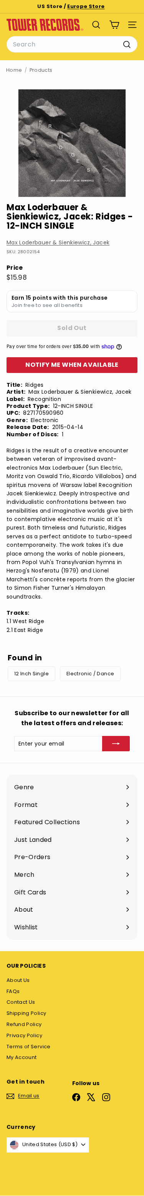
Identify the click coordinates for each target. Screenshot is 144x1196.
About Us (18, 980)
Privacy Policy (24, 1035)
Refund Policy (24, 1024)
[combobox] (72, 44)
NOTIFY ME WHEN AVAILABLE (72, 364)
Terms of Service (29, 1046)
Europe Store (85, 6)
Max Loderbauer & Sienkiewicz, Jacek (58, 242)
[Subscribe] (116, 743)
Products (41, 70)
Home (14, 70)
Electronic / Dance (90, 673)
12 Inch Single (31, 673)
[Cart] (114, 24)
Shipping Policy (26, 1013)
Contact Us (21, 1002)
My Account (22, 1057)
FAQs (13, 991)
